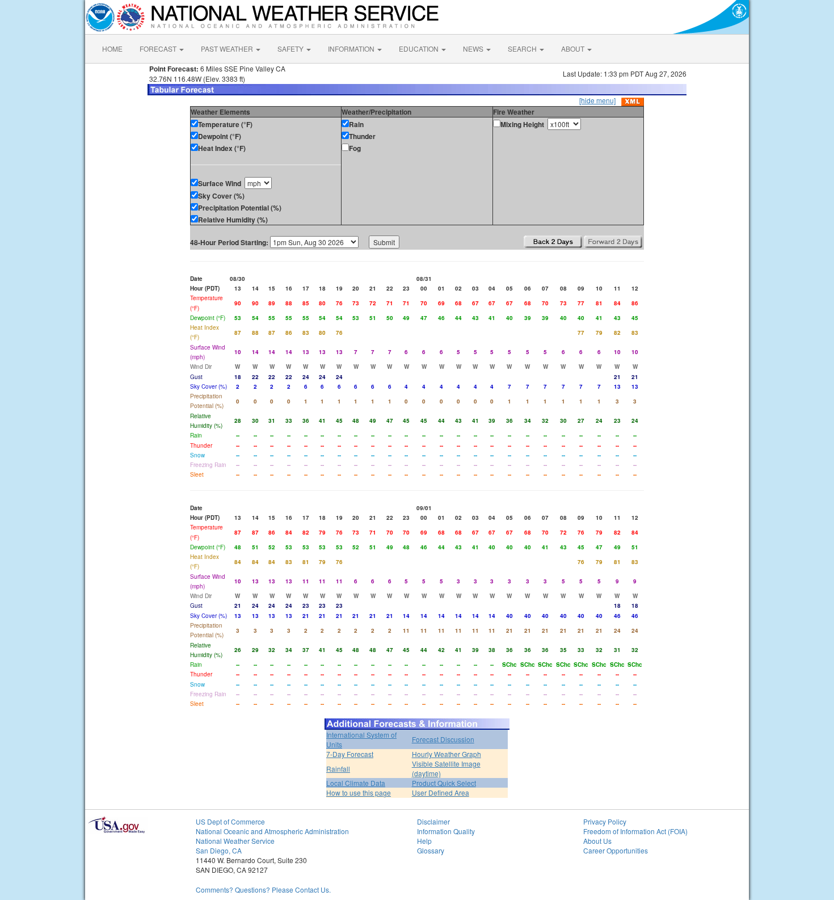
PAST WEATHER (228, 48)
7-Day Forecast (349, 754)
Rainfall (338, 768)
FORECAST (159, 48)
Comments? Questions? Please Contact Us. (263, 889)
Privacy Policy (604, 821)
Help (424, 841)
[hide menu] (597, 100)
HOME (112, 48)
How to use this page (358, 792)
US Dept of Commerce (230, 821)
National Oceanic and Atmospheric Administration (272, 831)
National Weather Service (235, 841)
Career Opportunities (615, 850)
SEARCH (523, 48)
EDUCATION (419, 48)
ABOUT (573, 48)
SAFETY (291, 48)
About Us (597, 841)
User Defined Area (440, 792)
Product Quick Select (444, 783)
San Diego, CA (219, 850)
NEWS (474, 48)
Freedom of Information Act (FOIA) (635, 831)
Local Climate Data (355, 783)
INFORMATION (352, 48)
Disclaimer (433, 821)
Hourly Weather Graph (446, 754)
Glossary (430, 850)
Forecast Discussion (443, 739)
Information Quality (446, 831)
